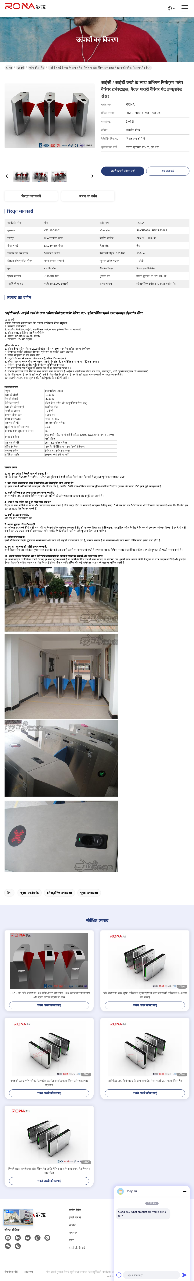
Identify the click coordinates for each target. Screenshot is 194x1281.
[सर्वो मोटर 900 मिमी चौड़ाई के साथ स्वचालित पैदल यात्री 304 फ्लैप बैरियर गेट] (145, 1048)
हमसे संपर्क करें (77, 1247)
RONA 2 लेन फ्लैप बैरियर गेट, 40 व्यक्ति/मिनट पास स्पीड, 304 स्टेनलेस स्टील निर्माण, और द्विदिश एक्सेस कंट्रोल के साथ (49, 995)
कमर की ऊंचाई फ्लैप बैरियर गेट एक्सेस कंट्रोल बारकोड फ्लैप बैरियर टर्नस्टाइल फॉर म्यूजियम (49, 1083)
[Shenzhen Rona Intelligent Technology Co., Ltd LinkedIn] (17, 1238)
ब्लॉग (71, 1240)
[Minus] (184, 1191)
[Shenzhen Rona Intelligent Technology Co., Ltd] (25, 8)
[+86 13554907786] (17, 1246)
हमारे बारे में (75, 1217)
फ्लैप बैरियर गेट (36, 67)
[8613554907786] (47, 1238)
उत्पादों (20, 67)
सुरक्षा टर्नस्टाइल (89, 892)
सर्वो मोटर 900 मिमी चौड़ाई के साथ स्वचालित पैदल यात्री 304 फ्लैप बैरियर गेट (145, 1080)
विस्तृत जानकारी (31, 196)
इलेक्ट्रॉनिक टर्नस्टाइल (59, 892)
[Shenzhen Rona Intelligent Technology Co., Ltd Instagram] (8, 1238)
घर (10, 67)
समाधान (73, 1232)
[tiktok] (37, 1238)
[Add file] (119, 1275)
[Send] (184, 1275)
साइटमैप (29, 1271)
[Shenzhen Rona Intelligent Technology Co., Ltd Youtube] (27, 1238)
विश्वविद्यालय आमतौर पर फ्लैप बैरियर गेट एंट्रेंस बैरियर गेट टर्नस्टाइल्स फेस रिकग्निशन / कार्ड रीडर (49, 1170)
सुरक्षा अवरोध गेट (29, 892)
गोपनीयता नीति (11, 1271)
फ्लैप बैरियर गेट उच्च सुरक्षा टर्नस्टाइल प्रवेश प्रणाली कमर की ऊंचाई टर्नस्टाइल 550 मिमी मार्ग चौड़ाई (145, 995)
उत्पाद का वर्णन (88, 196)
